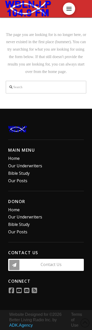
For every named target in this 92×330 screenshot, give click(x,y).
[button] (69, 9)
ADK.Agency (21, 325)
